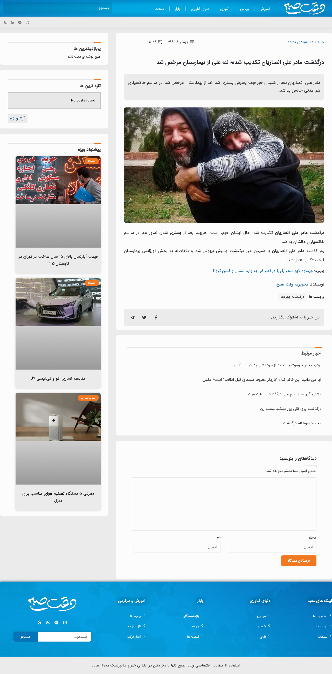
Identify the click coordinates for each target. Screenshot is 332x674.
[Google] (12, 22)
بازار (177, 9)
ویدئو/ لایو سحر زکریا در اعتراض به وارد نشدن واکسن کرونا (263, 271)
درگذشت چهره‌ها (292, 296)
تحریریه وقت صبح (292, 284)
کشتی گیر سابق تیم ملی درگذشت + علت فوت (284, 394)
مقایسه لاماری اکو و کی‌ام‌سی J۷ (58, 378)
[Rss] (5, 22)
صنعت (159, 9)
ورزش (244, 9)
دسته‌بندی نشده (300, 42)
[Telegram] (20, 22)
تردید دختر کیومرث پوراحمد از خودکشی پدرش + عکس (277, 365)
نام (218, 537)
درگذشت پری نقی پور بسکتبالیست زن (290, 409)
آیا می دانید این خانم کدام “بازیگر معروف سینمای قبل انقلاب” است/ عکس (262, 380)
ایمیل (312, 537)
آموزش (265, 9)
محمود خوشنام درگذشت (302, 423)
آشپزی (225, 9)
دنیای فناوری (200, 9)
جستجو (25, 636)
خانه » (319, 42)
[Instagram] (27, 22)
